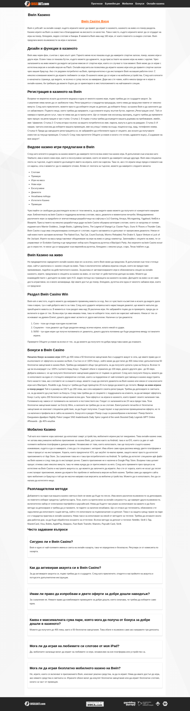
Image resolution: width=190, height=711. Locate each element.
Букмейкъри (112, 3)
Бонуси (139, 3)
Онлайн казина (155, 3)
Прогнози (97, 3)
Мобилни (127, 3)
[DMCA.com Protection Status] (95, 704)
